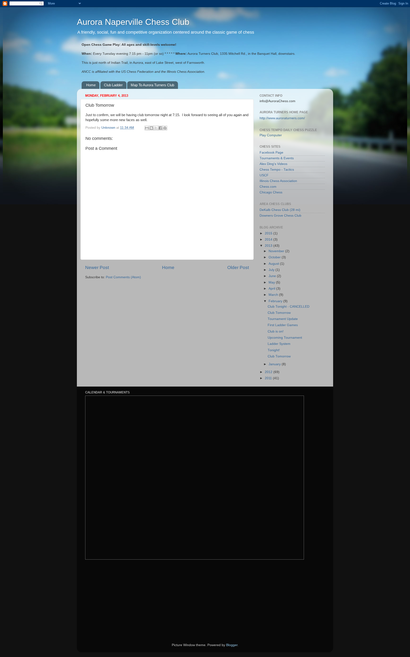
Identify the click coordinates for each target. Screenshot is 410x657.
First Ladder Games (283, 325)
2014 (269, 239)
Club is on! (276, 331)
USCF (264, 175)
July (272, 270)
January (275, 364)
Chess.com (268, 186)
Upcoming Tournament (285, 337)
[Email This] (146, 128)
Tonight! (274, 350)
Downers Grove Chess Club (280, 215)
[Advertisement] (120, 597)
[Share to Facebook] (160, 128)
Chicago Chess (271, 192)
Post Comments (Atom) (123, 277)
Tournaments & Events (277, 158)
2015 (269, 233)
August (274, 263)
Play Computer (271, 135)
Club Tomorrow (279, 313)
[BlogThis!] (151, 128)
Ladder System (279, 344)
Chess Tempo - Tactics (277, 169)
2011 (269, 378)
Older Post (238, 267)
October (275, 257)
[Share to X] (156, 128)
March (274, 295)
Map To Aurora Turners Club (152, 85)
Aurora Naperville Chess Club (133, 22)
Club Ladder (113, 85)
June (273, 276)
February (276, 301)
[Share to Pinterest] (165, 128)
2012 (269, 372)
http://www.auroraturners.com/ (282, 118)
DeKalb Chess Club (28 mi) (280, 210)
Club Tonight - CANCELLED (288, 306)
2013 (269, 245)
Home (91, 85)
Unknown (108, 127)
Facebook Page (271, 152)
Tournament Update (283, 319)
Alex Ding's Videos (273, 164)
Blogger (232, 645)
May (272, 282)
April (272, 288)
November (277, 251)
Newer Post (97, 267)
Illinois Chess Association (278, 181)
